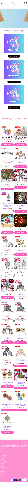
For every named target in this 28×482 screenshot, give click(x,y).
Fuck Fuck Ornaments (20, 183)
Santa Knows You (7, 227)
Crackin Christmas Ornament (20, 161)
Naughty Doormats (14, 107)
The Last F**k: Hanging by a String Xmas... (7, 161)
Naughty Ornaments (14, 82)
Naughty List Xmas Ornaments (7, 427)
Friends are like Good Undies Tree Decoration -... (21, 360)
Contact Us (3, 459)
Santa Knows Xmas (20, 227)
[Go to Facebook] (1, 473)
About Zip (2, 453)
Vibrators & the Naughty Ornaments (7, 271)
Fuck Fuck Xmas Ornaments (21, 383)
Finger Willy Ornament (20, 271)
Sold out (7, 166)
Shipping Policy (4, 467)
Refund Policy (3, 465)
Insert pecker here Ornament (7, 337)
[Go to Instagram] (3, 473)
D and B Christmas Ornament (20, 293)
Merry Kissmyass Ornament (20, 206)
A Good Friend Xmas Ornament (20, 249)
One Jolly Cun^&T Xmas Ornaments (7, 359)
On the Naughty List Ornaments (7, 249)
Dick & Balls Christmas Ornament (20, 315)
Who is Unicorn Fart (5, 451)
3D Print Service (4, 455)
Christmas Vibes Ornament (7, 206)
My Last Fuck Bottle (7, 139)
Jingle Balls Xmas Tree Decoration (7, 405)
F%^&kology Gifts (14, 56)
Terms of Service (4, 469)
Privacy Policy (4, 463)
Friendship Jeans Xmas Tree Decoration (20, 405)
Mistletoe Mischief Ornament (7, 183)
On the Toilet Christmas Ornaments (21, 337)
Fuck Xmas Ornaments (7, 293)
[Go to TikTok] (5, 473)
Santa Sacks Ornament (20, 139)
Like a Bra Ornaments (7, 382)
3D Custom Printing (5, 457)
